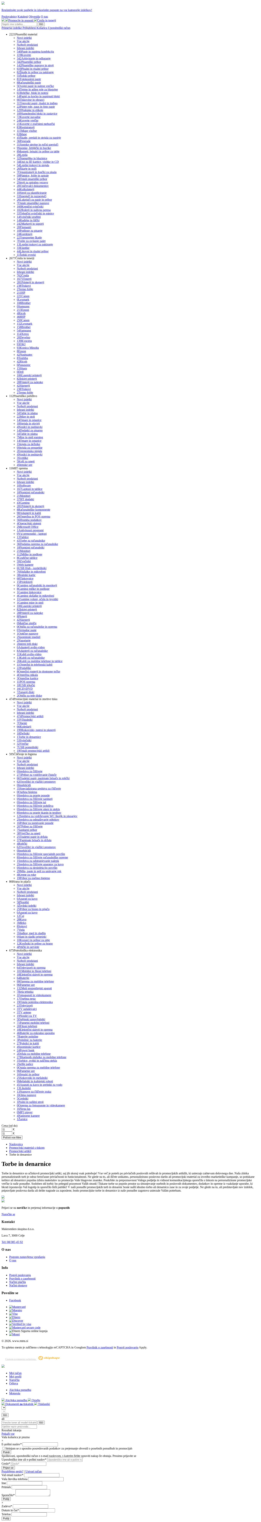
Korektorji (24, 234)
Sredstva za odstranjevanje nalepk (38, 860)
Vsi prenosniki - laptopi (32, 533)
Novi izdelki (24, 37)
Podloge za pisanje (29, 230)
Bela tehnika (25, 991)
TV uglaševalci (27, 1009)
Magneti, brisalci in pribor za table (38, 151)
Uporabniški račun (59, 27)
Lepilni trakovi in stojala (33, 165)
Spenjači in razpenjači (31, 196)
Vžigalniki (24, 719)
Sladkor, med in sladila (31, 933)
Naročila (14, 1380)
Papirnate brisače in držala (34, 840)
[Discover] (16, 1320)
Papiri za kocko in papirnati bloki (38, 96)
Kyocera (24, 340)
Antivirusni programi (30, 530)
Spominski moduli (28, 637)
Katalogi (23, 16)
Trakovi (24, 285)
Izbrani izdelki (25, 48)
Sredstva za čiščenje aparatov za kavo (40, 864)
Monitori (23, 495)
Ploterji (22, 616)
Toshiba (22, 358)
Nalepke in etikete (30, 110)
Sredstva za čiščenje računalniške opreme (42, 857)
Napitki (23, 902)
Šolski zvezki (26, 254)
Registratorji (26, 127)
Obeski (22, 723)
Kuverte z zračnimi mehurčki (36, 124)
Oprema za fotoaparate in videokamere (41, 1105)
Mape (22, 134)
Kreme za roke (26, 874)
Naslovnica (16, 1144)
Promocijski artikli (30, 716)
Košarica (42, 27)
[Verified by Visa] (20, 1324)
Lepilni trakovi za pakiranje (35, 244)
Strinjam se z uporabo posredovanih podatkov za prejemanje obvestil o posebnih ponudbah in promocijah (68, 1448)
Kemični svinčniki (30, 206)
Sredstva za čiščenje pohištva (35, 805)
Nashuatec (24, 354)
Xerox (23, 334)
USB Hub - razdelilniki (31, 568)
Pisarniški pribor (29, 62)
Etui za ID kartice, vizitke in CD (38, 161)
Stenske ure (24, 464)
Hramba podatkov (29, 520)
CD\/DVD (25, 688)
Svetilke (22, 458)
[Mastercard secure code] (25, 1327)
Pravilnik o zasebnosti (22, 1278)
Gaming (23, 502)
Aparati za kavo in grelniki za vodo (39, 1084)
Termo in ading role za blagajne (37, 89)
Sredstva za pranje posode (33, 795)
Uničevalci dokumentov (33, 185)
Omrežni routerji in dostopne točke (38, 671)
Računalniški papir (29, 82)
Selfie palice (25, 1064)
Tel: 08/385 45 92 (12, 1242)
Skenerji (23, 385)
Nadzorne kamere (28, 1115)
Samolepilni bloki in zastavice (37, 113)
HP (21, 292)
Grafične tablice (27, 557)
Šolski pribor (26, 75)
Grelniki (22, 1098)
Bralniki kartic (26, 575)
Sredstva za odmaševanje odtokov (38, 819)
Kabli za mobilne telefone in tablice (39, 661)
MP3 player (24, 1112)
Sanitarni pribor (27, 830)
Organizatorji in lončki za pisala (37, 172)
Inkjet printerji (27, 378)
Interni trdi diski (27, 644)
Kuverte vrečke (27, 120)
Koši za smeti (26, 461)
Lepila (22, 155)
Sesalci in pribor (28, 1074)
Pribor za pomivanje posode (35, 823)
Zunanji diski (25, 692)
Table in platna (27, 413)
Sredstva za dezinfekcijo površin (37, 867)
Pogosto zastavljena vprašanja (27, 1257)
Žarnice (22, 1119)
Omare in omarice (29, 420)
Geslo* (6, 1463)
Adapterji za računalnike (32, 650)
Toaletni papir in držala (32, 836)
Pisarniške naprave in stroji (35, 65)
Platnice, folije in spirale (33, 175)
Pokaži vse (8, 1433)
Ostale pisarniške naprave (33, 203)
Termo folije (25, 289)
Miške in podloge (29, 554)
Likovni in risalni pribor (33, 251)
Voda (21, 929)
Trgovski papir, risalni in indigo (37, 103)
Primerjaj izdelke (12, 27)
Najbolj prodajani (27, 44)
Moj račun (15, 1373)
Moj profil (15, 1376)
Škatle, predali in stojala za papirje (39, 137)
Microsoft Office (27, 526)
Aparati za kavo (27, 898)
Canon (23, 296)
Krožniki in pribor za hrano (35, 943)
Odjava (13, 1383)
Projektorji (24, 582)
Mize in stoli (26, 416)
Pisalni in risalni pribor (33, 68)
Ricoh (21, 313)
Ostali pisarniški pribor (32, 179)
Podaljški (24, 668)
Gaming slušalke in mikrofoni (35, 595)
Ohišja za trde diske (29, 695)
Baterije (23, 978)
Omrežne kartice (27, 678)
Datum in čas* (10, 1510)
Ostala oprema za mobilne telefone (38, 1067)
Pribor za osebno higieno (33, 878)
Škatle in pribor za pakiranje (35, 72)
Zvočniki (24, 561)
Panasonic (24, 365)
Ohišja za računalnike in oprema (37, 626)
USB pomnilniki (27, 747)
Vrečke (22, 743)
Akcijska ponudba (20, 1390)
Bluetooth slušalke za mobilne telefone (41, 1057)
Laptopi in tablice (29, 489)
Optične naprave (27, 633)
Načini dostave (18, 1285)
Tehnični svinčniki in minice (35, 213)
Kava (21, 919)
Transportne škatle (29, 237)
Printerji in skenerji (30, 282)
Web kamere (25, 564)
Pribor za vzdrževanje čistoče (37, 774)
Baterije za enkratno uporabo (36, 1033)
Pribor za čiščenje (30, 826)
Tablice (23, 537)
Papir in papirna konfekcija (35, 51)
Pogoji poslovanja (20, 1275)
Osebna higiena (27, 792)
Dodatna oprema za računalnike (37, 544)
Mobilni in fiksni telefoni (34, 971)
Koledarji (24, 726)
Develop (23, 337)
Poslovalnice (9, 16)
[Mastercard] (17, 1306)
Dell (20, 371)
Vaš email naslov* (12, 1475)
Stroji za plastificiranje (32, 192)
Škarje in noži (26, 168)
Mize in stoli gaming (30, 437)
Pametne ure (26, 984)
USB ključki (26, 685)
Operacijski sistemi (29, 523)
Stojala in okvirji (28, 423)
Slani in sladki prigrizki (31, 936)
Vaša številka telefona (15, 1479)
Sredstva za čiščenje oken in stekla (38, 809)
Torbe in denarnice (29, 737)
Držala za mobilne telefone (34, 1053)
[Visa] (13, 1313)
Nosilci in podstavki (29, 427)
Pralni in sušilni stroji (30, 1102)
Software (24, 485)
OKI (21, 344)
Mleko (21, 922)
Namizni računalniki (30, 492)
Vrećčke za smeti (28, 833)
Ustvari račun (33, 1471)
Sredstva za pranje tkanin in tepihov (39, 812)
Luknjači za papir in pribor (34, 199)
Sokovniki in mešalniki (32, 1077)
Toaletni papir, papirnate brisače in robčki (43, 778)
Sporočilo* (8, 1495)
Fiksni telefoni (27, 1026)
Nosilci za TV (27, 1015)
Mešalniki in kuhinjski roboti (35, 1081)
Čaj (20, 916)
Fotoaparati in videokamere (34, 995)
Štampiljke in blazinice (32, 158)
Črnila (23, 275)
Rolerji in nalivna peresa (34, 210)
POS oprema (26, 681)
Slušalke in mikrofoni (31, 571)
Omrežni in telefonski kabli (34, 664)
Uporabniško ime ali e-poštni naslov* (24, 1459)
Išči (41, 24)
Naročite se (8, 1214)
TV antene (24, 1012)
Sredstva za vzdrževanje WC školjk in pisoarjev (47, 816)
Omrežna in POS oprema (33, 516)
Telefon (6, 1514)
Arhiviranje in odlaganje (34, 58)
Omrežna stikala (27, 675)
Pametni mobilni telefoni (33, 1022)
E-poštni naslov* (12, 1444)
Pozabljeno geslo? (12, 1471)
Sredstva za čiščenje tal (31, 802)
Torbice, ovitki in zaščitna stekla (37, 1060)
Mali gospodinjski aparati (34, 988)
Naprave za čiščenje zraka (34, 1091)
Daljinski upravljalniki (31, 1019)
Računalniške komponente (33, 509)
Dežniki (23, 733)
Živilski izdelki (26, 905)
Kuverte (24, 55)
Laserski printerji (29, 375)
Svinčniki (24, 740)
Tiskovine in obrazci (30, 99)
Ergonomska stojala (29, 451)
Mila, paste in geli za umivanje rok (39, 871)
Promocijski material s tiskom (27, 1147)
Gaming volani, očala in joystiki (37, 599)
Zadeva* (7, 1506)
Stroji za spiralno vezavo (32, 182)
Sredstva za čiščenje (29, 771)
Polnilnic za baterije (29, 1040)
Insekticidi (24, 785)
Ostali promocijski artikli (33, 750)
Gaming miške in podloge (33, 588)
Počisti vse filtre (12, 1137)
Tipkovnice (25, 578)
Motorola (14, 1393)
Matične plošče (26, 623)
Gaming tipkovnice (29, 592)
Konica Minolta (28, 347)
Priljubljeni (29, 27)
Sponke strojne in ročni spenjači (37, 144)
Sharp (22, 368)
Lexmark (23, 299)
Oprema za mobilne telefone (35, 981)
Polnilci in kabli (28, 1043)
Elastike (23, 247)
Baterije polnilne (27, 1036)
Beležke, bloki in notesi (32, 93)
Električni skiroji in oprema (35, 974)
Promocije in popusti (21, 20)
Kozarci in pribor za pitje (33, 940)
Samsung (23, 306)
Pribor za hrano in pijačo (33, 909)
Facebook (15, 1300)
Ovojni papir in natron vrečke (35, 86)
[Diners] (14, 1317)
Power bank (25, 1050)
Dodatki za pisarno (30, 430)
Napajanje (24, 640)
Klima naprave (26, 1095)
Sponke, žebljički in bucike (34, 148)
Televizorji (25, 1005)
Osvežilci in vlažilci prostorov (36, 781)
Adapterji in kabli (29, 513)
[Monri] (14, 1334)
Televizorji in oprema (31, 967)
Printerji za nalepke (30, 382)
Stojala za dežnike (28, 444)
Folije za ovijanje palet (31, 241)
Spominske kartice (29, 1046)
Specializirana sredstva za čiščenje (39, 788)
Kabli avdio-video (29, 654)
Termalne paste (26, 630)
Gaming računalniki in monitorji (37, 585)
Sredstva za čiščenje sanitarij (35, 799)
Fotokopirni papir (29, 79)
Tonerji (24, 278)
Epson (23, 309)
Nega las (23, 1108)
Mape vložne (27, 130)
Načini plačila (17, 1282)
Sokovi (22, 926)
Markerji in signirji (30, 223)
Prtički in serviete (28, 947)
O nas (44, 16)
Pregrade (24, 141)
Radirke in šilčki (28, 220)
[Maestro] (15, 1310)
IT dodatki (25, 499)
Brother (24, 303)
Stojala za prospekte (29, 447)
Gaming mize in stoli (30, 602)
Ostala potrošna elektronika (35, 1002)
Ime (4, 1483)
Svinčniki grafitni (29, 216)
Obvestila (34, 16)
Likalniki (24, 1088)
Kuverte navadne (29, 117)
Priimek (6, 1487)
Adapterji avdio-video (31, 647)
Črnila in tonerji (46, 20)
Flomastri (24, 227)
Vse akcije (23, 41)
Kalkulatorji (25, 189)
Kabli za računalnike (31, 657)
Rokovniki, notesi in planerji (36, 730)
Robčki (22, 843)
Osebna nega (26, 998)
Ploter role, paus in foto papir (36, 106)
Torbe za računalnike (31, 540)
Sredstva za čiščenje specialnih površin (41, 854)
